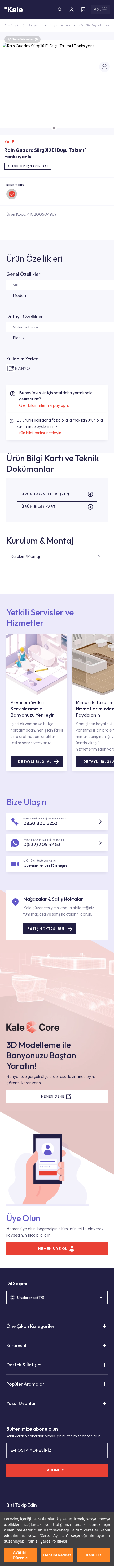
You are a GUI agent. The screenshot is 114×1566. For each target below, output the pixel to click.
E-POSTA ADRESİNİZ (31, 1450)
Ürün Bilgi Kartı (39, 506)
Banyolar (34, 25)
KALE (9, 142)
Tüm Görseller (25, 39)
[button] (54, 128)
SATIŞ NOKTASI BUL (46, 929)
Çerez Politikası (53, 1541)
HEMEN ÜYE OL (53, 1249)
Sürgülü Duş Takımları (94, 25)
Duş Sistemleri (59, 25)
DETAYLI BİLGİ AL (35, 762)
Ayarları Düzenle (20, 1555)
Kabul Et (93, 1555)
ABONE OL (57, 1470)
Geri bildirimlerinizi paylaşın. (44, 405)
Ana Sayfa (11, 25)
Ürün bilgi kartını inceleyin (39, 432)
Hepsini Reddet (57, 1555)
